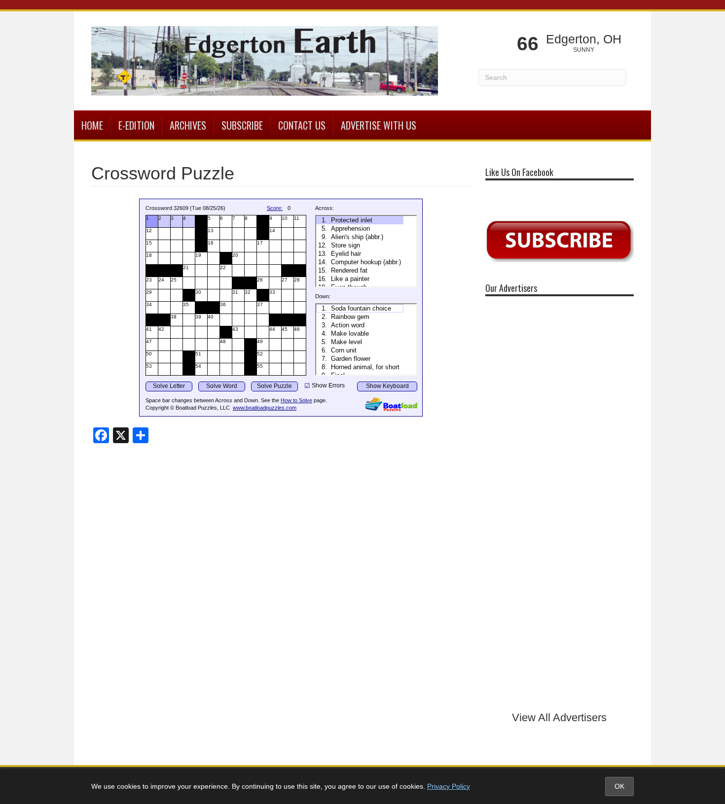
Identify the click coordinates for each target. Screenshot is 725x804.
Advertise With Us (378, 125)
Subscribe (242, 125)
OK (619, 786)
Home (92, 125)
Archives (188, 125)
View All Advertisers (559, 717)
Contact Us (302, 125)
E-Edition (136, 125)
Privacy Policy (448, 786)
